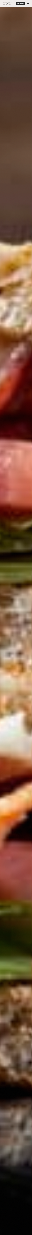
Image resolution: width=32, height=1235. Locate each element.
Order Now (20, 3)
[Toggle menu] (28, 3)
